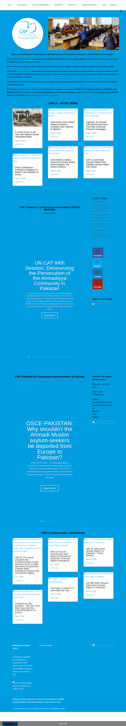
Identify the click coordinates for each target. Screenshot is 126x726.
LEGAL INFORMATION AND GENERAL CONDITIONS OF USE (37, 702)
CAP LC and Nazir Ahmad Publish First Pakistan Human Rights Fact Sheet (97, 163)
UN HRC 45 (72, 5)
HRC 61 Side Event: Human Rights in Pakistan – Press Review (95, 552)
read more (19, 144)
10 (59, 521)
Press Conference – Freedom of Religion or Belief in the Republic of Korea (26, 171)
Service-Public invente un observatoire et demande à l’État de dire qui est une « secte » (101, 221)
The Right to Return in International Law (62, 589)
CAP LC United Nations (40, 5)
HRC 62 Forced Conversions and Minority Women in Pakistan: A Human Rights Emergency (60, 556)
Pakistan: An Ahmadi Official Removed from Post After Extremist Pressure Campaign (97, 125)
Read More (49, 315)
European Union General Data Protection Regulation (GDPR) (38, 699)
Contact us (113, 5)
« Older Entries (18, 191)
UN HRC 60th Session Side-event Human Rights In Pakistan (97, 585)
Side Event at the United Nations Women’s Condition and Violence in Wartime (62, 125)
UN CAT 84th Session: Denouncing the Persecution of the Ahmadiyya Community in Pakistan (49, 275)
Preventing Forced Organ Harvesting (42, 95)
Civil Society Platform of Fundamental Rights (56, 92)
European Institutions (89, 5)
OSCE (104, 5)
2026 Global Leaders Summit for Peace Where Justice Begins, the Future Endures (62, 163)
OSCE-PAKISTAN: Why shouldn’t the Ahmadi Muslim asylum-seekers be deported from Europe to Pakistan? (49, 440)
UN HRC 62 (58, 5)
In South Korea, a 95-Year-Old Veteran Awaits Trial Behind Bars (27, 134)
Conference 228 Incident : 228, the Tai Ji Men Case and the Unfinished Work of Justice (27, 608)
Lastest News (22, 5)
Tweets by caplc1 (46, 645)
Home (9, 5)
